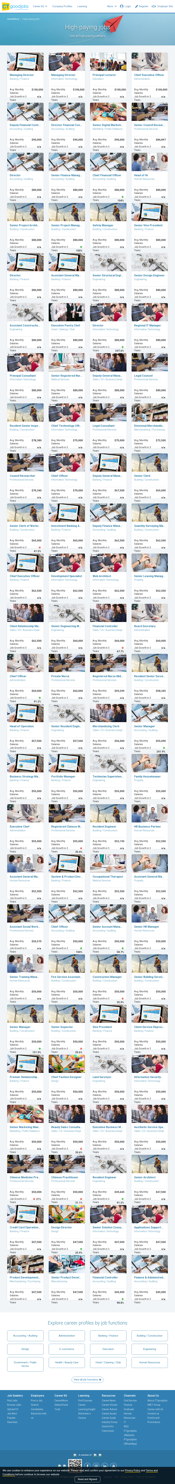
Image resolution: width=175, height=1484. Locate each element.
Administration (67, 1335)
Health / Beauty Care (66, 1362)
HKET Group (153, 1404)
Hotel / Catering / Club (108, 1362)
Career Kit (39, 6)
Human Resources (149, 1362)
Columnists (108, 1430)
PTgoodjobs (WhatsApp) (130, 1441)
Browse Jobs (14, 1404)
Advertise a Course (84, 1415)
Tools (57, 1409)
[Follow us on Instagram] (96, 1466)
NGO (126, 1426)
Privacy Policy (132, 1470)
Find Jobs (12, 1400)
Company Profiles (62, 6)
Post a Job (36, 1400)
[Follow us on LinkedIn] (105, 1466)
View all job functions (86, 1379)
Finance (128, 1404)
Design (25, 1349)
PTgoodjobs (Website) (130, 1433)
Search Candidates (37, 1406)
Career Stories (109, 1404)
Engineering (149, 1349)
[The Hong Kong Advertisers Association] (95, 1455)
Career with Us (155, 1409)
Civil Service (130, 1400)
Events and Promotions (153, 1419)
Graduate (129, 1409)
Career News (109, 1400)
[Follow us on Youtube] (113, 1466)
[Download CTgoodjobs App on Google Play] (64, 1466)
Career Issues (109, 1413)
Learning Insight (86, 1409)
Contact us (153, 1413)
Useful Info (108, 1426)
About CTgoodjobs (157, 1400)
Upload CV (12, 1409)
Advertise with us (38, 1415)
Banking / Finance (108, 1335)
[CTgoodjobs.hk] (75, 1455)
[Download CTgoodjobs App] (75, 1466)
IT (125, 1422)
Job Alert (12, 1413)
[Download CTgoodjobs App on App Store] (59, 1466)
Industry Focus (109, 1422)
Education (108, 1349)
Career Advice (109, 1409)
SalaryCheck (61, 1404)
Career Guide (109, 1417)
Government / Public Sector (25, 1364)
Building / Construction (150, 1335)
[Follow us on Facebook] (87, 1466)
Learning (82, 6)
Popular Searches (12, 1419)
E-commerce (66, 1349)
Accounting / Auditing (25, 1335)
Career (82, 1404)
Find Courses (85, 1400)
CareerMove (13, 19)
